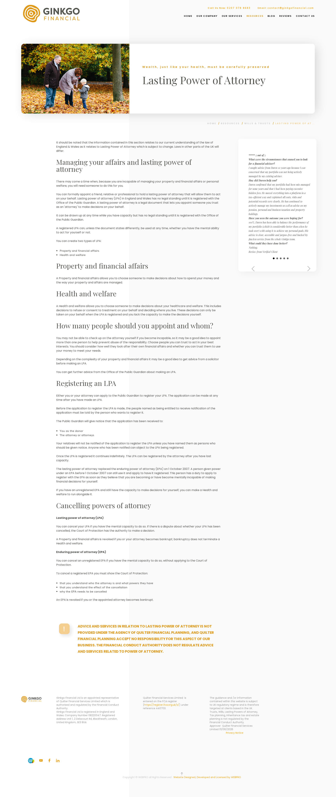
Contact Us (305, 16)
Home (188, 16)
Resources (255, 16)
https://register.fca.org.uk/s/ (161, 705)
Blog (271, 16)
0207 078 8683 (239, 7)
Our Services (232, 16)
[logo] (51, 13)
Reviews (285, 16)
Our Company (206, 16)
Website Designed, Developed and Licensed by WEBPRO (207, 777)
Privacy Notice (234, 733)
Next (308, 269)
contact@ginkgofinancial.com (291, 7)
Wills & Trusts (257, 123)
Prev (253, 269)
